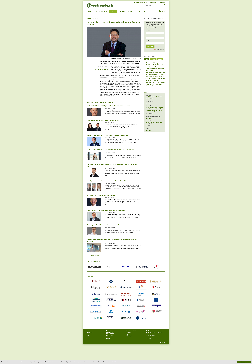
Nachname (149, 36)
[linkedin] (95, 70)
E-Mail (148, 41)
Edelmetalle (109, 335)
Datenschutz (129, 337)
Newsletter (161, 3)
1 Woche (153, 59)
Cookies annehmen (243, 362)
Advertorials (109, 332)
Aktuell (89, 18)
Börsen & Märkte (110, 334)
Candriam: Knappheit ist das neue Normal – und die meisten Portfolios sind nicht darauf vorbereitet (155, 74)
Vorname (148, 31)
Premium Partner (94, 261)
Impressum (129, 334)
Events (122, 11)
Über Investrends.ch (140, 3)
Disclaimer (129, 335)
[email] (104, 70)
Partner (91, 277)
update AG (132, 342)
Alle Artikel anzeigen (94, 256)
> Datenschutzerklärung (112, 362)
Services (141, 11)
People (113, 11)
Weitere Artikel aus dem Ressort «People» (100, 102)
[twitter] (102, 70)
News (90, 11)
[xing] (97, 70)
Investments (101, 11)
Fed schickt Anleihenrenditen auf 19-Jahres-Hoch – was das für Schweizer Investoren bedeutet (155, 84)
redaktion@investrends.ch (153, 337)
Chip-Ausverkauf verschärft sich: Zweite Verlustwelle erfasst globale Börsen (155, 68)
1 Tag (146, 59)
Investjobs (109, 337)
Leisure (131, 11)
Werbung (153, 3)
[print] (107, 70)
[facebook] (100, 70)
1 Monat (160, 59)
